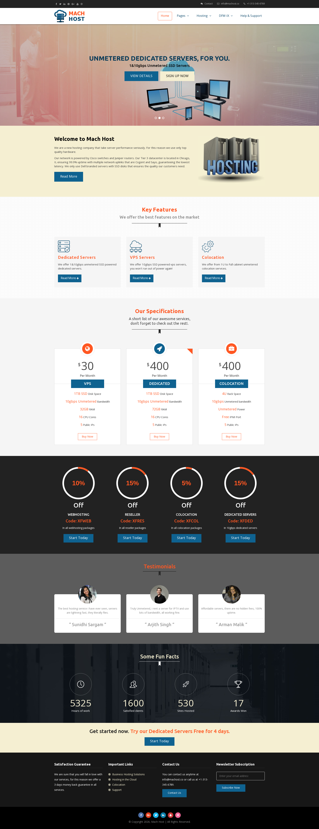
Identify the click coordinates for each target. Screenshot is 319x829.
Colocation (213, 257)
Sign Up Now (177, 75)
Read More (68, 176)
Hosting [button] (202, 16)
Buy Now (87, 436)
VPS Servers (142, 257)
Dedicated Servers (77, 257)
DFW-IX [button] (224, 16)
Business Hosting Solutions (128, 774)
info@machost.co (230, 3)
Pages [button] (181, 16)
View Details (141, 75)
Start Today (78, 537)
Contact (209, 3)
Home (165, 16)
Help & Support (251, 16)
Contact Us (174, 792)
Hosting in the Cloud (124, 779)
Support (117, 790)
